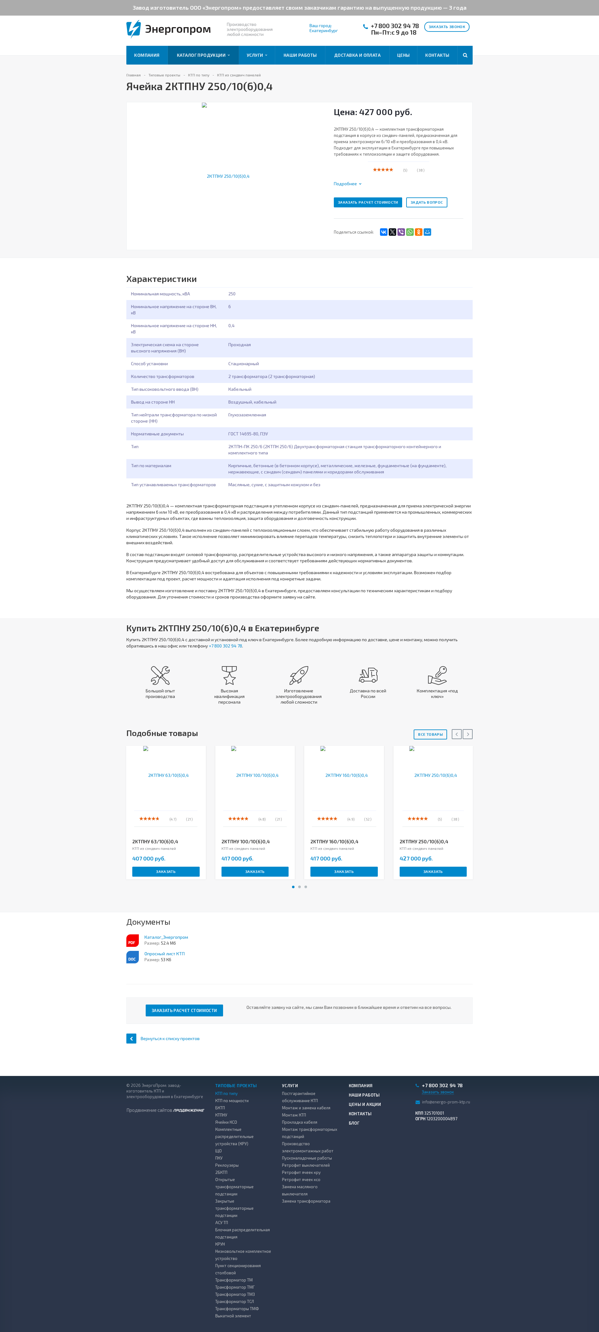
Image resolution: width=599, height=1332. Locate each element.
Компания (146, 55)
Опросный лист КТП (164, 953)
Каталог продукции (202, 55)
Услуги (256, 55)
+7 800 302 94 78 (395, 25)
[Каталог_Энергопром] (132, 940)
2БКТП (221, 1172)
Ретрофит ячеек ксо (301, 1179)
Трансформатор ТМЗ (235, 1294)
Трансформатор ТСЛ (234, 1301)
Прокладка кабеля (299, 1122)
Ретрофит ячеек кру (301, 1172)
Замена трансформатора (306, 1201)
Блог (354, 1123)
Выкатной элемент (233, 1315)
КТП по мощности (232, 1100)
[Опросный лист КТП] (132, 957)
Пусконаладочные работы (307, 1157)
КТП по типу (226, 1093)
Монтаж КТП (294, 1114)
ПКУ (218, 1157)
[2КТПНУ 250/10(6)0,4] (226, 175)
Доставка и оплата (357, 55)
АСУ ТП (221, 1222)
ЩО (218, 1150)
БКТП (220, 1107)
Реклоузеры (227, 1165)
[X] (392, 232)
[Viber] (401, 232)
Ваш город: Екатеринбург (323, 28)
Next (319, 169)
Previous (135, 169)
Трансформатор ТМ (234, 1279)
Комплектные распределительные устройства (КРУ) (234, 1136)
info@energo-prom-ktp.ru (446, 1101)
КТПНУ (221, 1114)
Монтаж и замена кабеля (306, 1107)
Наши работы (300, 55)
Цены (403, 55)
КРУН (220, 1244)
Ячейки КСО (226, 1122)
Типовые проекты (236, 1085)
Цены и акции (365, 1104)
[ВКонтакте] (383, 232)
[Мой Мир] (427, 232)
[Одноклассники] (418, 232)
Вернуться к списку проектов (170, 1038)
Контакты (437, 55)
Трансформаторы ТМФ (237, 1308)
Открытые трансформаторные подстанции (234, 1186)
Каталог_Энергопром (166, 937)
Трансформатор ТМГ (235, 1287)
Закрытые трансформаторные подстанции (234, 1208)
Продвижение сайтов (149, 1110)
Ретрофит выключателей (306, 1165)
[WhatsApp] (410, 232)
